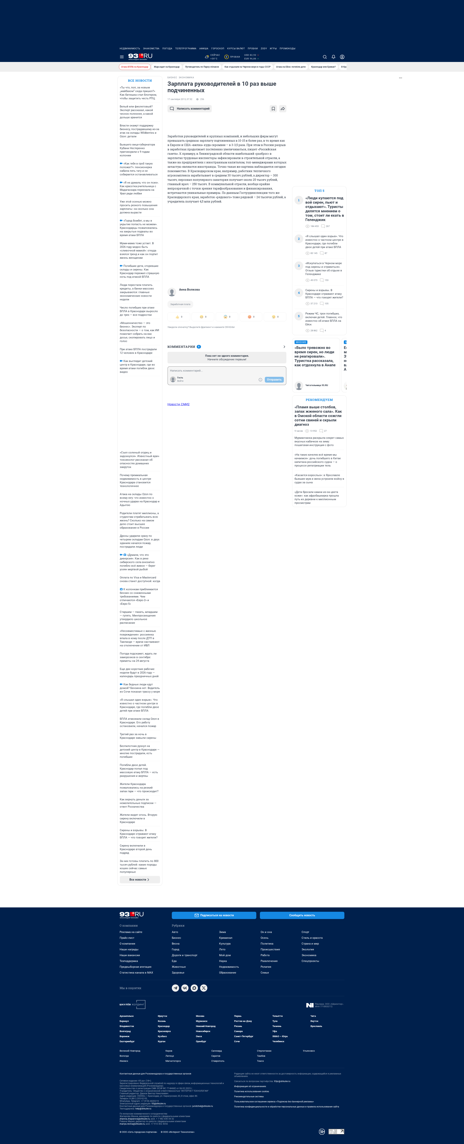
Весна (175, 943)
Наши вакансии (130, 955)
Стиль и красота (312, 937)
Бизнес (176, 937)
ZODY (264, 48)
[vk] (184, 988)
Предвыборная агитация (135, 966)
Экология (308, 949)
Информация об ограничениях (250, 1086)
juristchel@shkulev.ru (202, 1106)
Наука (223, 961)
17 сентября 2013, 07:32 (179, 99)
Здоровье (178, 972)
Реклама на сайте (131, 932)
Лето (222, 949)
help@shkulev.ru (143, 1108)
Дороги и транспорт (184, 955)
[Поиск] (324, 57)
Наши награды (129, 949)
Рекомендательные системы (249, 1096)
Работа (265, 955)
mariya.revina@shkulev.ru (132, 1124)
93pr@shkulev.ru (282, 1081)
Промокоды (287, 48)
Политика (267, 943)
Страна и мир (310, 943)
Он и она (266, 932)
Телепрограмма (185, 48)
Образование (227, 972)
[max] (194, 988)
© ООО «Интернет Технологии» (177, 1132)
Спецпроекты (310, 961)
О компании (127, 943)
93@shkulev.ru (159, 1103)
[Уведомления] (333, 57)
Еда (174, 961)
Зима (222, 932)
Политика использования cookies (251, 1091)
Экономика (309, 955)
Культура (225, 943)
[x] (203, 988)
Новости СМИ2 (178, 404)
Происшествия (270, 949)
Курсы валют (236, 48)
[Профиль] (342, 57)
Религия (266, 966)
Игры (273, 48)
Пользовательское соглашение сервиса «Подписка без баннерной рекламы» (274, 1101)
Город (175, 949)
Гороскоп (217, 48)
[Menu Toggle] (121, 57)
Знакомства (151, 48)
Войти (180, 381)
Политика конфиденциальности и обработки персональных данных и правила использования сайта (286, 1106)
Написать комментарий (193, 108)
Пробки (253, 48)
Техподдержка (129, 961)
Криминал (225, 937)
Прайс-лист (127, 937)
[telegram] (175, 988)
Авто (175, 932)
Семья (265, 972)
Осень (264, 937)
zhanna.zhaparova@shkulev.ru (135, 1119)
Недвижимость (130, 48)
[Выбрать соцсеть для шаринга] (282, 108)
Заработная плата (180, 304)
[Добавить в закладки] (273, 108)
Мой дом (225, 955)
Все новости (140, 80)
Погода (167, 48)
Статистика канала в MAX (136, 972)
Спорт (305, 932)
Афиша (203, 48)
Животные (179, 966)
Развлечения (269, 961)
